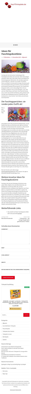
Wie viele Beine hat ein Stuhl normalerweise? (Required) (15, 269)
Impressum (12, 390)
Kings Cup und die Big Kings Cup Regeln (17, 364)
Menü (16, 45)
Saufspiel (19, 213)
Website (3, 262)
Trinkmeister (7, 57)
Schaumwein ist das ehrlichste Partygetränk (11, 346)
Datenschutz (18, 390)
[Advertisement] (15, 26)
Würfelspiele (5, 337)
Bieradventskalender (7, 218)
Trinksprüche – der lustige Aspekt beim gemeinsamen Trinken (23, 220)
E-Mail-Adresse (5, 255)
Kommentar (4, 229)
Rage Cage (5, 373)
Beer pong (5, 371)
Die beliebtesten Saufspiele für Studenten (11, 354)
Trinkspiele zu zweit (7, 334)
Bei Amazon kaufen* (16, 308)
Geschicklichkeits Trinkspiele (9, 326)
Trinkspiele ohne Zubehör (8, 331)
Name (3, 247)
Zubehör (5, 339)
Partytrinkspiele (6, 328)
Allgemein (24, 57)
